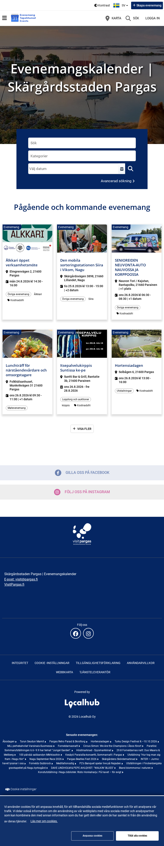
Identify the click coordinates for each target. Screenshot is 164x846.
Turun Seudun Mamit (32, 741)
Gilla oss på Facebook (87, 472)
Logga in (152, 18)
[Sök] (130, 168)
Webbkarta (64, 672)
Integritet (20, 663)
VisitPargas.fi (14, 584)
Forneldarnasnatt (68, 745)
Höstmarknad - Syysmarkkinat (94, 750)
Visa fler (84, 429)
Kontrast (104, 5)
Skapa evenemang (148, 5)
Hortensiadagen (100, 741)
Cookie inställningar (23, 789)
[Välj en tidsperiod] (121, 168)
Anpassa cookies (92, 835)
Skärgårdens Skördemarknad (119, 759)
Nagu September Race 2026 (45, 759)
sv (125, 4)
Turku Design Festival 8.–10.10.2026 (136, 741)
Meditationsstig (65, 763)
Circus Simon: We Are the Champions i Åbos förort (112, 745)
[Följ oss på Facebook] (75, 633)
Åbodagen (9, 741)
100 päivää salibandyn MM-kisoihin (40, 754)
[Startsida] (23, 18)
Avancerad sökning (116, 181)
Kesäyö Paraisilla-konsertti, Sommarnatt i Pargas (94, 754)
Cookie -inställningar (52, 663)
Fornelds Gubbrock (40, 763)
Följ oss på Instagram (87, 492)
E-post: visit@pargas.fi (21, 579)
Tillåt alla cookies (137, 835)
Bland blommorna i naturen (135, 767)
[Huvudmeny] (4, 18)
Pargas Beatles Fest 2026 (82, 759)
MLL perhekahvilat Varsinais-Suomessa (30, 745)
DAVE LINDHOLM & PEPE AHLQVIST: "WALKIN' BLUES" (82, 767)
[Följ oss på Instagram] (88, 633)
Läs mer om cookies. (44, 821)
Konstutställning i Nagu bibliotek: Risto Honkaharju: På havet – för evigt (80, 772)
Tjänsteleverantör (94, 672)
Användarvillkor (141, 663)
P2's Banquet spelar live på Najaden (100, 763)
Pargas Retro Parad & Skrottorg (67, 741)
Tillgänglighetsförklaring (98, 663)
